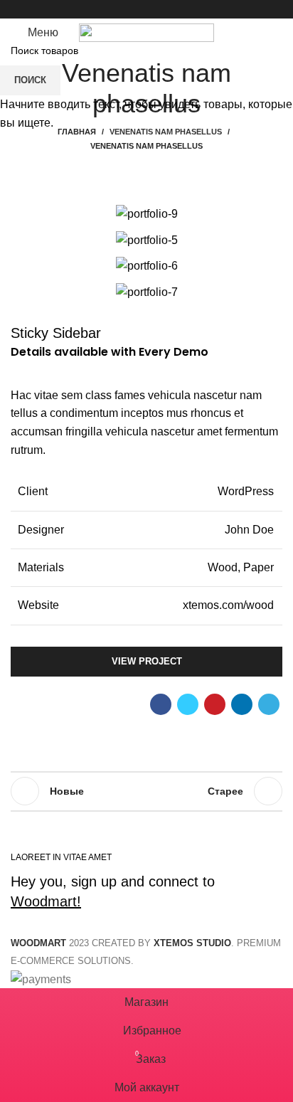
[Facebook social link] (114, 9)
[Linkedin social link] (163, 9)
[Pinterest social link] (147, 9)
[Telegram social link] (179, 9)
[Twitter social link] (130, 9)
